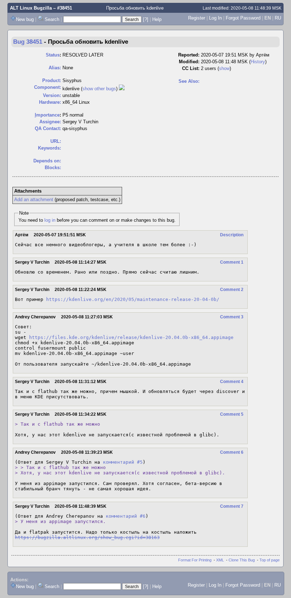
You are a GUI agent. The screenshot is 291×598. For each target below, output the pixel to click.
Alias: (55, 67)
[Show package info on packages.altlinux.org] (122, 88)
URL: (55, 141)
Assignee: (50, 121)
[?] (145, 19)
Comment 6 (231, 452)
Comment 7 (231, 506)
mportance (47, 115)
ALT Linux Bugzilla (31, 8)
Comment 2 (231, 289)
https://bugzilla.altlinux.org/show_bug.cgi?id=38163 (87, 537)
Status (53, 55)
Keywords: (49, 148)
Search (52, 19)
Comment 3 (231, 316)
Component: (47, 87)
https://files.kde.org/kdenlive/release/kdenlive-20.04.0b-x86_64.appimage (131, 337)
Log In (215, 18)
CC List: (190, 68)
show (224, 68)
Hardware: (50, 102)
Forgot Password (243, 18)
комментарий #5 (123, 462)
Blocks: (53, 167)
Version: (52, 95)
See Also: (189, 81)
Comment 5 (231, 414)
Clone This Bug (242, 560)
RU (278, 18)
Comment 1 (231, 262)
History (258, 61)
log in (49, 220)
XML (220, 560)
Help (156, 19)
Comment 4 (231, 381)
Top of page (269, 560)
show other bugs (99, 88)
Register (196, 18)
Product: (51, 80)
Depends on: (47, 160)
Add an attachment (33, 199)
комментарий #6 (126, 516)
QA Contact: (48, 128)
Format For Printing (195, 560)
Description (231, 234)
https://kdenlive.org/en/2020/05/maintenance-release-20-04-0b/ (132, 299)
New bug (25, 19)
